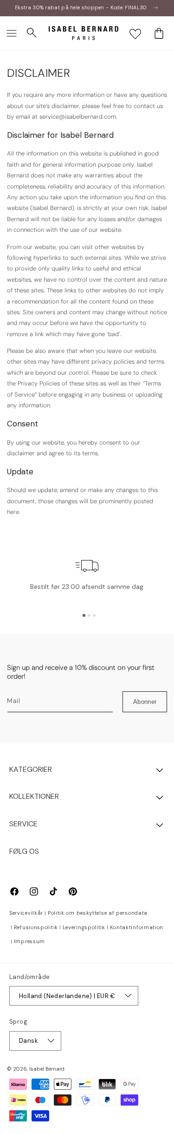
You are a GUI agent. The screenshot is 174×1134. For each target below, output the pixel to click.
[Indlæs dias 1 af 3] (84, 615)
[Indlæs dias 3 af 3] (94, 615)
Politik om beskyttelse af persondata (98, 913)
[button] (11, 33)
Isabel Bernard (46, 1069)
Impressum (29, 941)
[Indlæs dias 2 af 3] (89, 615)
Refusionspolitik (36, 927)
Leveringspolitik (84, 927)
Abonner (145, 701)
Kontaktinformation (137, 927)
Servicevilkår (26, 913)
